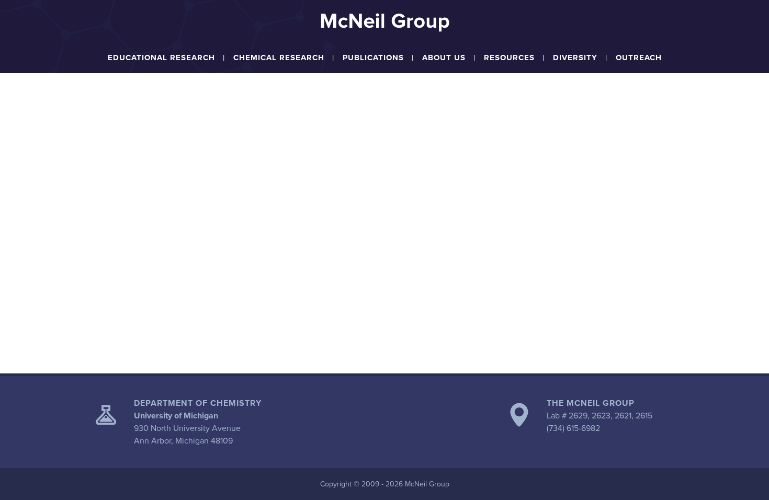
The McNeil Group (591, 403)
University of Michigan (176, 416)
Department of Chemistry (198, 403)
